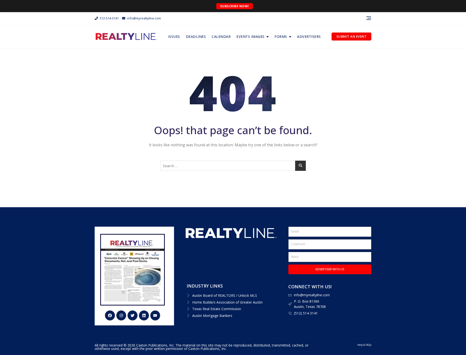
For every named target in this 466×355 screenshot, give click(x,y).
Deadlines (196, 36)
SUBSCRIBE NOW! (234, 6)
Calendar (221, 36)
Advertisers (309, 36)
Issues (174, 36)
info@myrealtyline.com (143, 18)
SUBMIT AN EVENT (351, 36)
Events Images (250, 36)
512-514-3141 (109, 18)
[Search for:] (233, 166)
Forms (281, 36)
